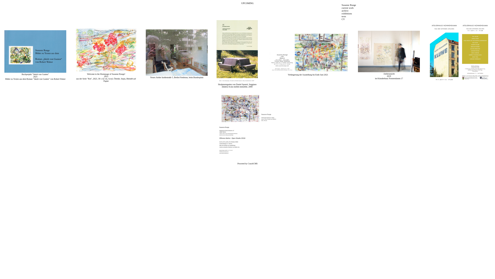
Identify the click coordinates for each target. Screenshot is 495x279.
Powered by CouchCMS (247, 163)
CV (343, 19)
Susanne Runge (349, 5)
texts (344, 16)
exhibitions (347, 13)
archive (345, 10)
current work (348, 8)
